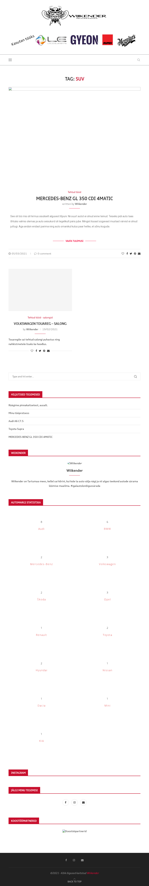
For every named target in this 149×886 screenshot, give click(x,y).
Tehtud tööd (74, 192)
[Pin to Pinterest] (135, 253)
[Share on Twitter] (131, 253)
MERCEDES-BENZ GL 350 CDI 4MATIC (74, 198)
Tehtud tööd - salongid (40, 317)
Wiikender (81, 203)
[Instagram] (74, 802)
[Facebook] (65, 802)
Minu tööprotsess (19, 413)
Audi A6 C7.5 (16, 421)
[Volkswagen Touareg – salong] (40, 290)
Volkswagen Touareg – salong (40, 323)
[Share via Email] (139, 253)
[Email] (83, 802)
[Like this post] (123, 253)
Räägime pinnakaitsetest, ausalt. (28, 405)
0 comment (44, 253)
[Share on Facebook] (127, 253)
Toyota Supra (16, 428)
